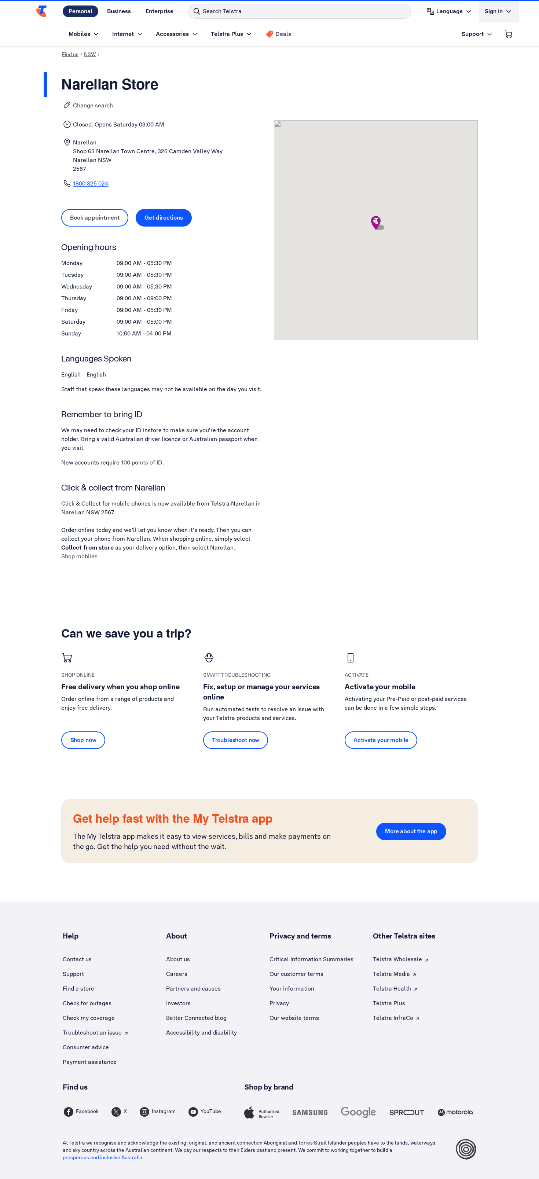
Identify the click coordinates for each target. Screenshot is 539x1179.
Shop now (83, 740)
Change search (93, 105)
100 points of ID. (142, 462)
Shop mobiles (79, 556)
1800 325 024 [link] (91, 183)
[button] (375, 223)
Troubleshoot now (236, 740)
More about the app (411, 831)
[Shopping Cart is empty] (508, 34)
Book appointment (99, 217)
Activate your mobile (380, 740)
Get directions (168, 217)
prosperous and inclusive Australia (102, 1157)
